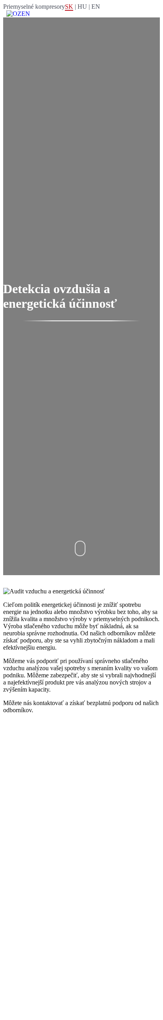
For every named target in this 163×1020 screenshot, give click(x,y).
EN (95, 6)
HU (82, 6)
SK (69, 6)
